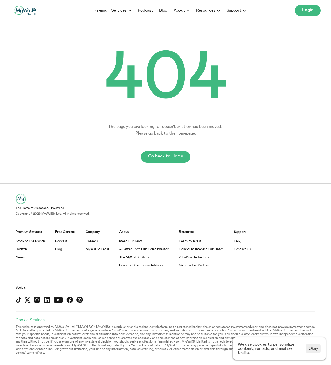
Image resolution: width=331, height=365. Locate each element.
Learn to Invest (190, 241)
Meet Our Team (130, 241)
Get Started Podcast (194, 265)
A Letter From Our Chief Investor (144, 249)
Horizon (21, 249)
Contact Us (242, 249)
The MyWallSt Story (134, 257)
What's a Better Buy (194, 257)
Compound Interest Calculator (201, 249)
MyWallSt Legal (97, 249)
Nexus (20, 257)
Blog (163, 10)
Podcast (145, 10)
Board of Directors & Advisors (141, 265)
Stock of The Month (30, 241)
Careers (92, 241)
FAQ (237, 241)
